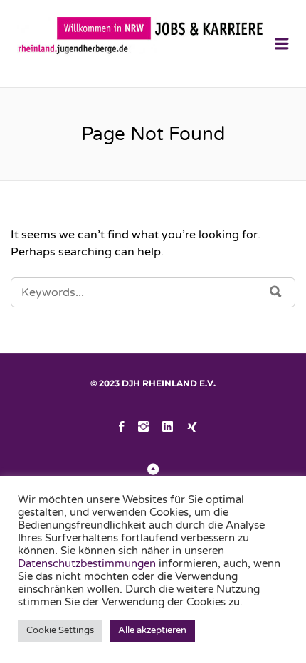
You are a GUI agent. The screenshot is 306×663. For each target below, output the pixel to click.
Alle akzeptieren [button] (152, 630)
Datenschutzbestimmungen (88, 564)
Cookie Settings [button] (60, 630)
